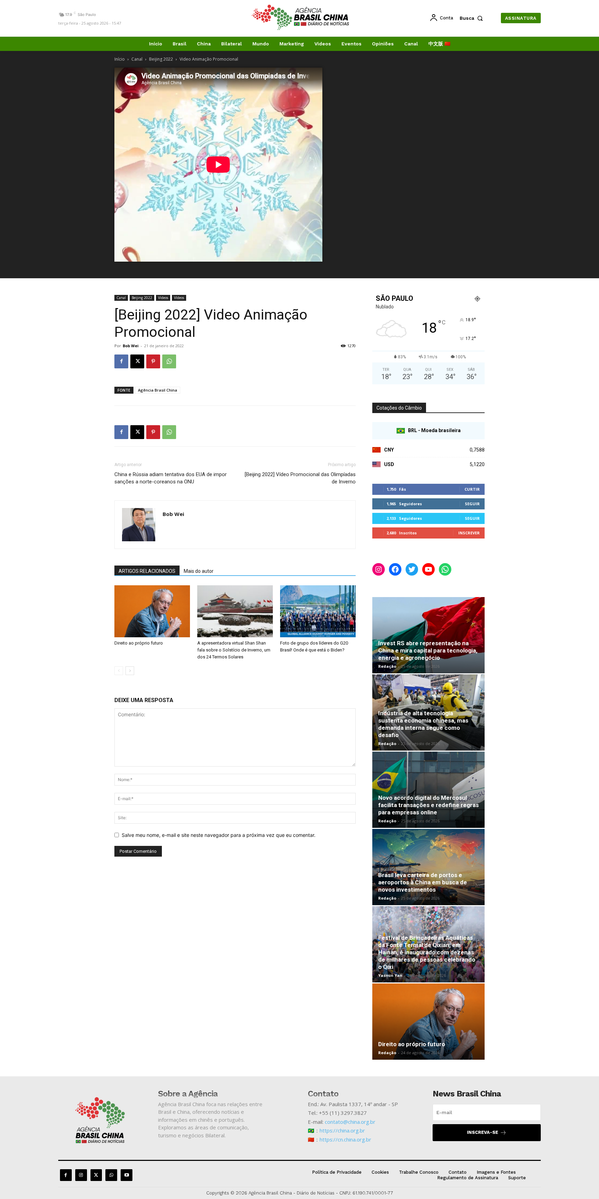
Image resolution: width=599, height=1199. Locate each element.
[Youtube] (126, 1175)
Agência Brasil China (157, 390)
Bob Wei (131, 345)
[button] (473, 18)
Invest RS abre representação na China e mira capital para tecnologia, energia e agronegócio (427, 650)
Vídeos (179, 297)
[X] (137, 361)
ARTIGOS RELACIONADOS (147, 571)
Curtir (472, 489)
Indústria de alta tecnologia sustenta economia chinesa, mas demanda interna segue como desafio (423, 724)
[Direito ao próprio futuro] (152, 611)
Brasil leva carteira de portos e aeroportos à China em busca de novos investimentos (422, 882)
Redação (387, 666)
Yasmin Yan (390, 975)
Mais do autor (199, 571)
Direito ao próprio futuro (138, 643)
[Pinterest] (153, 361)
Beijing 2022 (161, 59)
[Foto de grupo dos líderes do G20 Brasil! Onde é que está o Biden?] (318, 611)
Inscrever (469, 532)
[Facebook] (121, 361)
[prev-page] (118, 670)
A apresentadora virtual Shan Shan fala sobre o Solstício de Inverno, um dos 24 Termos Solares (233, 649)
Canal (136, 59)
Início (119, 59)
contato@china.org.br (350, 1121)
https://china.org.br (342, 1130)
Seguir (472, 503)
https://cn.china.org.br (345, 1139)
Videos (163, 297)
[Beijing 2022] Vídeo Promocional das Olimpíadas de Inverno (300, 478)
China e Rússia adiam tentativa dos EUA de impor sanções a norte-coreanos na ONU (170, 478)
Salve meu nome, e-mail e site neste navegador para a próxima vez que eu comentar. (218, 835)
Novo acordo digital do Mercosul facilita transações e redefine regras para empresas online (428, 805)
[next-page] (129, 670)
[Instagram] (81, 1175)
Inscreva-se (482, 1132)
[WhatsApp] (169, 361)
